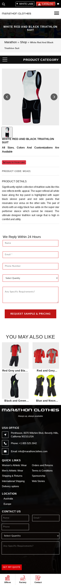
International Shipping (13, 481)
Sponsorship (38, 475)
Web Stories (38, 481)
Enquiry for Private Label (15, 162)
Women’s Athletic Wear (14, 465)
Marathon (10, 42)
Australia (8, 498)
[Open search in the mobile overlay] (3, 4)
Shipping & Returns (12, 475)
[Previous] (7, 96)
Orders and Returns (42, 465)
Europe (7, 504)
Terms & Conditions (42, 470)
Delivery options (10, 486)
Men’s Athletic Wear (12, 470)
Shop (23, 42)
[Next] (54, 96)
